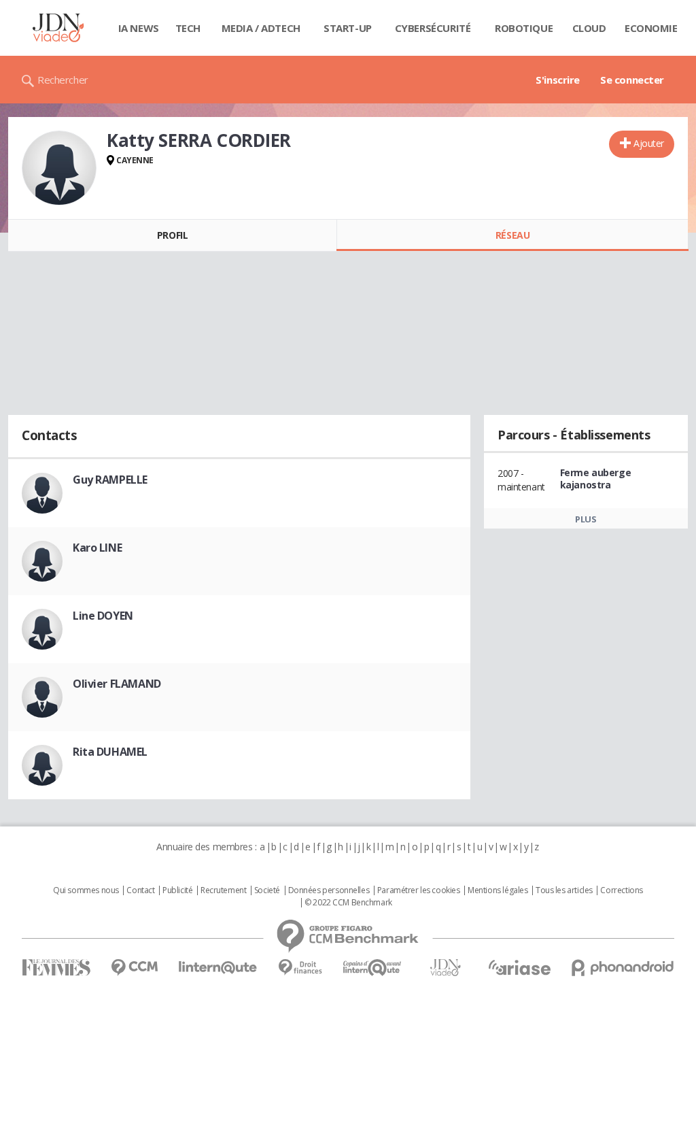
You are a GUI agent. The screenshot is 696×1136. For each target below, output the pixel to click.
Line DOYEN (103, 615)
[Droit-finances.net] (300, 967)
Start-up (348, 28)
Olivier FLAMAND (117, 683)
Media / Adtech (261, 28)
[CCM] (134, 967)
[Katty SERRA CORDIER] (59, 168)
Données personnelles (329, 890)
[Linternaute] (218, 967)
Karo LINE (97, 547)
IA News (138, 28)
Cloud (589, 28)
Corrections (621, 890)
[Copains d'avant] (372, 967)
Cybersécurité (433, 28)
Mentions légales (497, 890)
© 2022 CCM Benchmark (348, 902)
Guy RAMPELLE (110, 479)
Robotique (524, 28)
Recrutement (223, 890)
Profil (172, 235)
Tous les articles (564, 890)
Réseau (512, 235)
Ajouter (648, 143)
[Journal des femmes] (56, 967)
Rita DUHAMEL (110, 751)
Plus (585, 519)
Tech (188, 28)
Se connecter (632, 79)
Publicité (177, 890)
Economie (651, 28)
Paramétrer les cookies (418, 890)
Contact (140, 890)
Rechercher (62, 79)
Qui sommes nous (86, 890)
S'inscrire (558, 79)
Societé (267, 890)
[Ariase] (519, 967)
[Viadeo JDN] (445, 967)
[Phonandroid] (623, 967)
